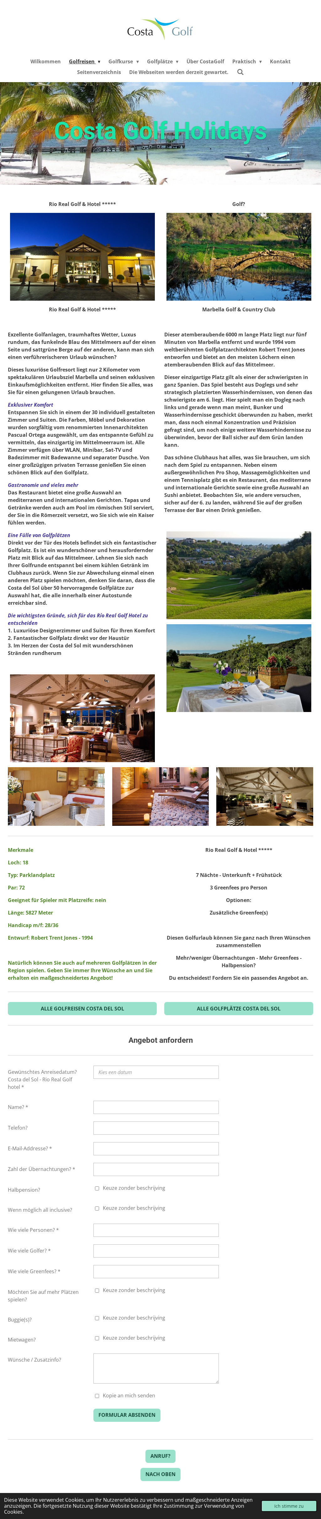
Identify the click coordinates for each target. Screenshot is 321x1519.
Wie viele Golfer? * (29, 1250)
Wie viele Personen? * (33, 1229)
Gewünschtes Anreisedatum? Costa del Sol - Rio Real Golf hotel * (42, 1079)
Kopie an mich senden (129, 1395)
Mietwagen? (22, 1339)
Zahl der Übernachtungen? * (41, 1169)
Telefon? (18, 1127)
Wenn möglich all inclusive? (40, 1209)
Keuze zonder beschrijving (134, 1187)
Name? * (18, 1107)
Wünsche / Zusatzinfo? (34, 1359)
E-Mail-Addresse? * (30, 1148)
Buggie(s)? (20, 1319)
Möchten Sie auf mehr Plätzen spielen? (43, 1296)
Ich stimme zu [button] (289, 1506)
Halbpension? (24, 1189)
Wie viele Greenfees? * (34, 1271)
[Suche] (240, 72)
